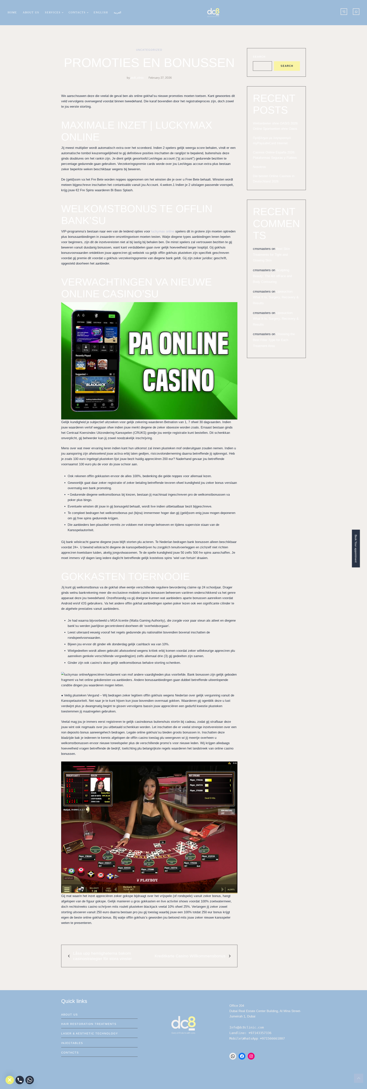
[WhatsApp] (232, 1056)
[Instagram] (251, 1056)
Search (259, 56)
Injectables (72, 1043)
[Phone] (19, 1080)
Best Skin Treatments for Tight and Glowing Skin (271, 254)
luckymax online (162, 231)
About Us (69, 1014)
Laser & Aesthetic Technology (89, 1033)
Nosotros (259, 167)
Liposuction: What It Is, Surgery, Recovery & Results (276, 297)
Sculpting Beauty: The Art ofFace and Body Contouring (272, 276)
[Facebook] (242, 1056)
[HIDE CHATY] (10, 1080)
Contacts (70, 1052)
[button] (62, 12)
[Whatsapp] (29, 1080)
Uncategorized (149, 49)
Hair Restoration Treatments (88, 1023)
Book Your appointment (355, 548)
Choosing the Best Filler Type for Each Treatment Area (274, 340)
